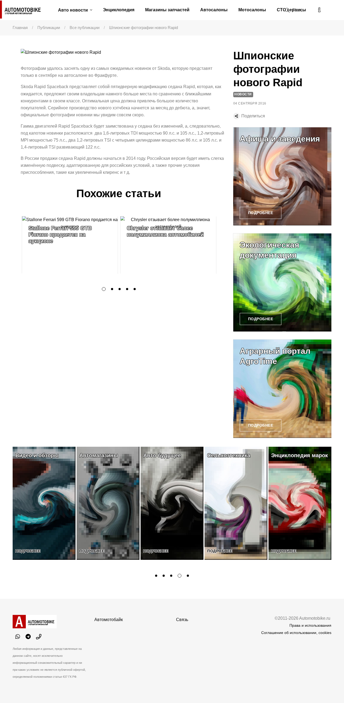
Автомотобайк (108, 619)
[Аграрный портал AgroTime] (282, 389)
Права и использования (310, 625)
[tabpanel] (70, 245)
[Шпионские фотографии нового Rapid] (123, 52)
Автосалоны (214, 10)
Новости (243, 94)
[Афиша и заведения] (282, 176)
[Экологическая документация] (282, 282)
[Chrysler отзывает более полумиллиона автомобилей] (168, 245)
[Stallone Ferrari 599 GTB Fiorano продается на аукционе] (70, 245)
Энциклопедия (118, 10)
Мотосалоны (252, 10)
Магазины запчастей (167, 10)
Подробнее (260, 213)
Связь (182, 619)
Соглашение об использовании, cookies (296, 632)
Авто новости (73, 10)
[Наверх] (329, 688)
